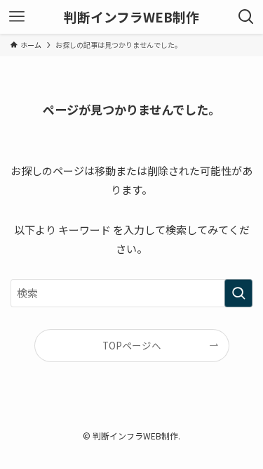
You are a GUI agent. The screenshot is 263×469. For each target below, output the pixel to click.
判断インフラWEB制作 (131, 17)
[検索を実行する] (238, 293)
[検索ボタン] (246, 17)
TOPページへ (131, 345)
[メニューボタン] (17, 17)
